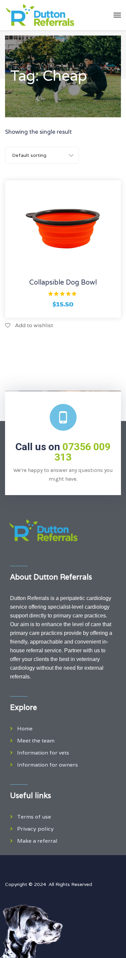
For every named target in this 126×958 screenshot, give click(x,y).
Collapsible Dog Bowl (63, 283)
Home (25, 728)
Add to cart (63, 273)
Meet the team (35, 740)
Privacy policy (35, 828)
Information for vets (43, 752)
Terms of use (34, 816)
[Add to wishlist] (81, 273)
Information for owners (47, 764)
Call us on (63, 452)
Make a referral (37, 840)
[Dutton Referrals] (40, 15)
